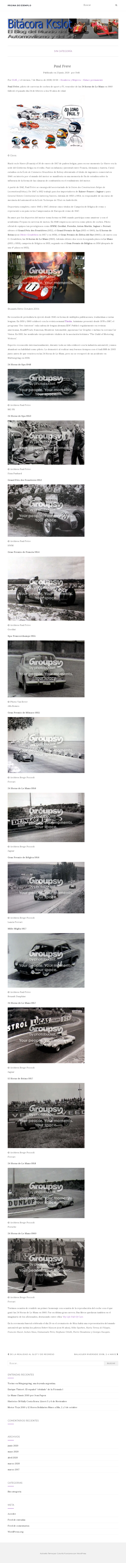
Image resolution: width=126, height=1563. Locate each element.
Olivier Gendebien (29, 234)
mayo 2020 (13, 1451)
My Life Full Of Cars (73, 1316)
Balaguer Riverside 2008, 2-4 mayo (95, 1354)
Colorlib (60, 1553)
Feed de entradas (16, 1519)
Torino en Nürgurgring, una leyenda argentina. (32, 1383)
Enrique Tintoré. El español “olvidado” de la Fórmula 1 (35, 1389)
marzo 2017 (13, 1469)
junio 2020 (13, 1445)
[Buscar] (116, 5)
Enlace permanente (93, 80)
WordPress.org (16, 1531)
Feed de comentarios (18, 1525)
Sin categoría (63, 51)
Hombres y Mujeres (71, 80)
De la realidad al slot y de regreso (31, 1354)
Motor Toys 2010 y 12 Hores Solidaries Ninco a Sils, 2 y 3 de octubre (42, 1407)
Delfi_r (16, 80)
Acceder (12, 1513)
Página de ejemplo (19, 5)
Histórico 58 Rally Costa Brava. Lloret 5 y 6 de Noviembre (37, 1401)
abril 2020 (13, 1457)
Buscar (111, 1363)
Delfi (77, 72)
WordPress (81, 1553)
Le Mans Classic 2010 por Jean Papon (27, 1395)
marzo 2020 (14, 1463)
